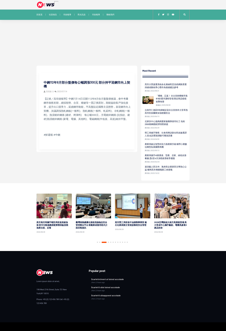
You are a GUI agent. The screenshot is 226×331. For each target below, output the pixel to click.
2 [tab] (99, 242)
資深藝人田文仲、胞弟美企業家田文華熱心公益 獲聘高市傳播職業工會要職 (166, 168)
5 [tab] (110, 242)
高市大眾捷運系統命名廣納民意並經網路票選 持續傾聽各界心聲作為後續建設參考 (166, 85)
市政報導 (67, 14)
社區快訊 (53, 14)
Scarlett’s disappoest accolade (106, 295)
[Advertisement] (113, 46)
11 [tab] (124, 242)
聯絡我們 (110, 14)
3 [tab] (104, 242)
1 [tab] (97, 242)
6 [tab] (113, 242)
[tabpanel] (54, 214)
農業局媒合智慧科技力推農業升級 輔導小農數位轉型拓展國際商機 (166, 145)
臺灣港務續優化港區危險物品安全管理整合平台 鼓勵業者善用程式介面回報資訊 (92, 225)
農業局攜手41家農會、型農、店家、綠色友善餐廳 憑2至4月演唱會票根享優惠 (165, 156)
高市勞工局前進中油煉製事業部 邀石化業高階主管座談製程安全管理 (131, 223)
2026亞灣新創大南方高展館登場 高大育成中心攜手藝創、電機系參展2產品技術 (170, 225)
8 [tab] (117, 242)
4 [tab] (108, 242)
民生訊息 (82, 14)
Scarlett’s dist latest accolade (105, 287)
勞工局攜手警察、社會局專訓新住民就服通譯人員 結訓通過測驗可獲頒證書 (166, 134)
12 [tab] (127, 242)
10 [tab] (122, 242)
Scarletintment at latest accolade (107, 279)
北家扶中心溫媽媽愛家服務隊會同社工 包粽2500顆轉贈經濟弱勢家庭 (165, 122)
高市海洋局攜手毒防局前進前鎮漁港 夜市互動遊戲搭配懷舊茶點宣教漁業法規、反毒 (52, 225)
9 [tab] (120, 242)
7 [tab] (115, 242)
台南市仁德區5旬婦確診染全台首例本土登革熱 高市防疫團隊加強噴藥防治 (166, 111)
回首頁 (39, 14)
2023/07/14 (62, 91)
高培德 (49, 91)
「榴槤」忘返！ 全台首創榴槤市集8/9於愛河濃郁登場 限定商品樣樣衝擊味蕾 (172, 98)
